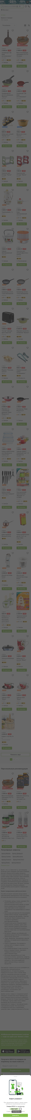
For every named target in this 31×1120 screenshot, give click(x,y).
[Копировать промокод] (20, 1109)
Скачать (15, 1115)
